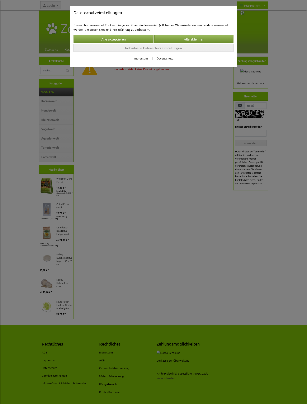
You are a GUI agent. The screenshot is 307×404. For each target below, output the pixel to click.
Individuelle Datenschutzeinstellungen (153, 48)
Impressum (140, 58)
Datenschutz (165, 58)
